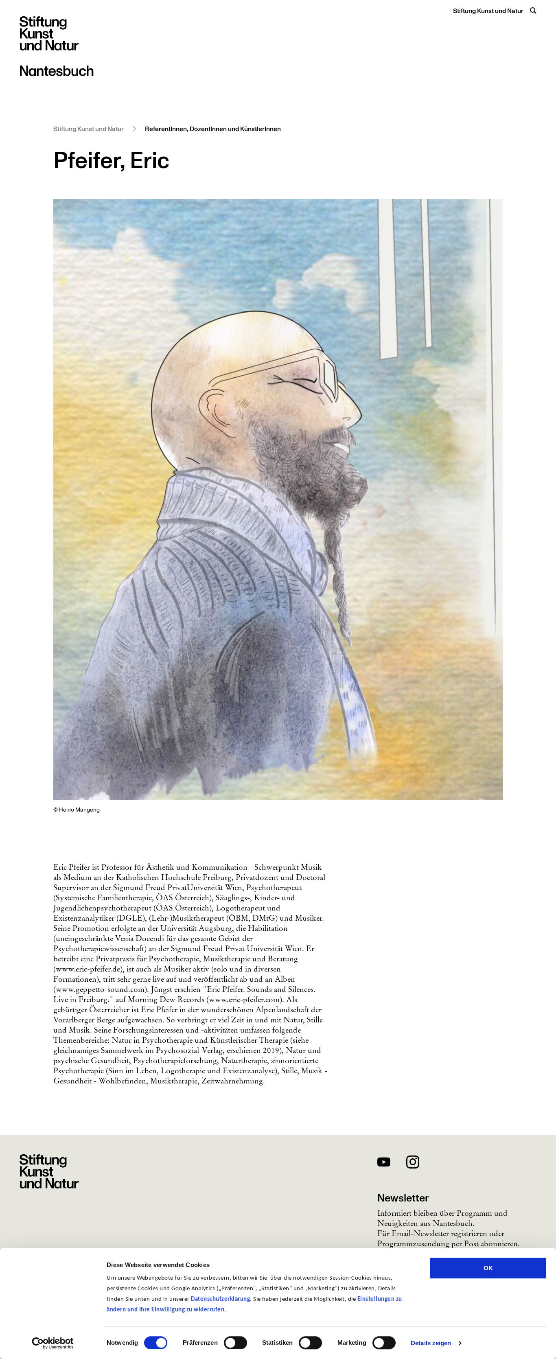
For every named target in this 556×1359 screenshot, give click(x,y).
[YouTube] (383, 1163)
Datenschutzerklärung (220, 1299)
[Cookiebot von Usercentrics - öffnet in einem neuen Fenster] (52, 1343)
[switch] (235, 1342)
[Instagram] (412, 1163)
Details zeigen (431, 1342)
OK (488, 1268)
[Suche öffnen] (533, 10)
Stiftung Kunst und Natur (488, 11)
